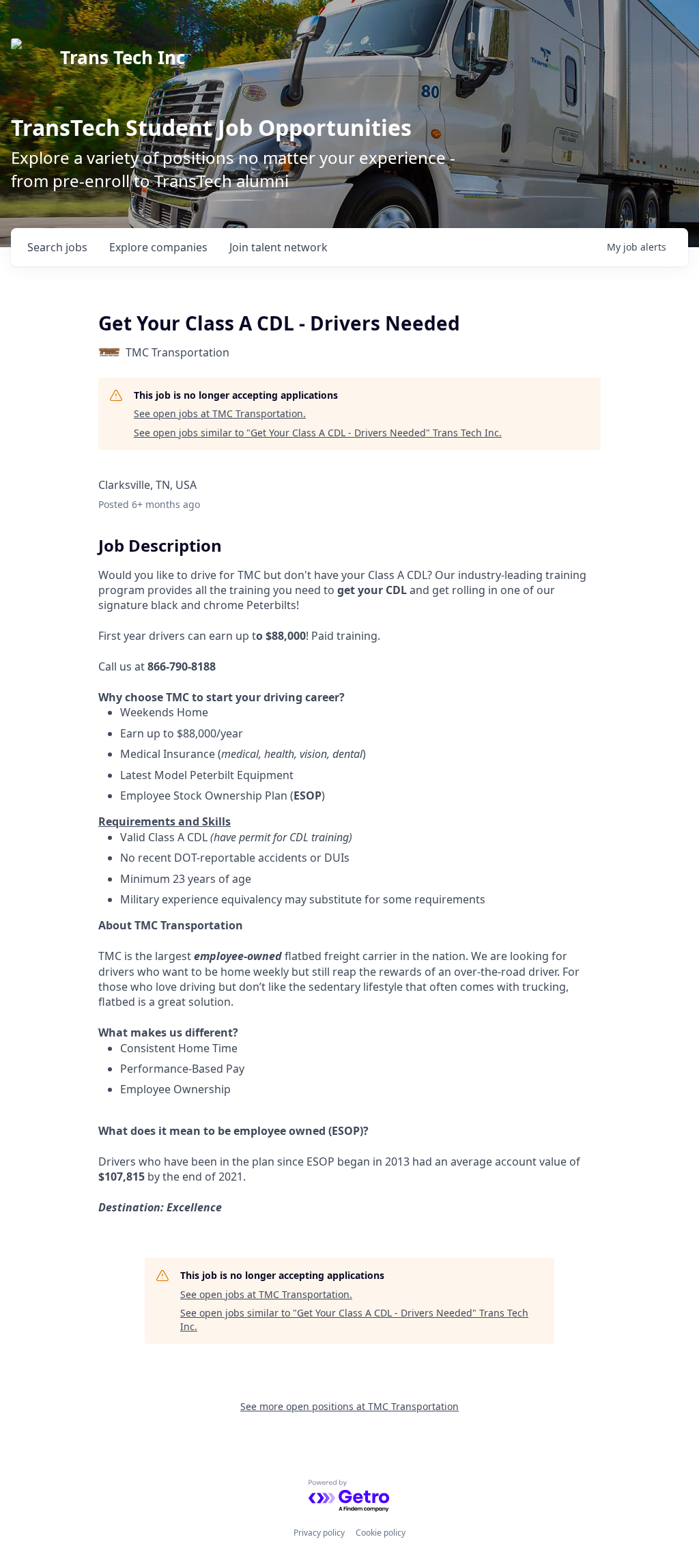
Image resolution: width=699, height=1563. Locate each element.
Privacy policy (319, 1532)
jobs (57, 247)
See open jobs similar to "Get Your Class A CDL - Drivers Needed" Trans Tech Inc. (318, 432)
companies (158, 247)
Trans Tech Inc (122, 57)
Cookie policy (380, 1532)
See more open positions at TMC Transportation (349, 1406)
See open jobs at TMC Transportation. (220, 413)
